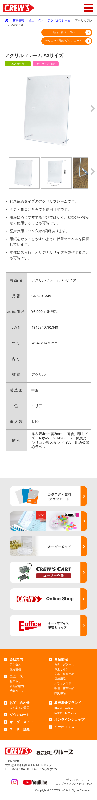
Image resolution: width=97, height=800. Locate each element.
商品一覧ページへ (63, 32)
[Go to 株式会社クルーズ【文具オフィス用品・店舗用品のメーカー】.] (6, 20)
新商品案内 (17, 686)
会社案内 (16, 659)
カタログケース (64, 664)
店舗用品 (60, 678)
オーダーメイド (21, 722)
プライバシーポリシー (79, 779)
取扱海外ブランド (67, 703)
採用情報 (15, 669)
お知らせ (15, 681)
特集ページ (17, 690)
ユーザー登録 (20, 729)
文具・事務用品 (64, 673)
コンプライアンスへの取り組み (74, 783)
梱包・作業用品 (64, 688)
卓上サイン (61, 669)
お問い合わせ (20, 703)
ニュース (16, 676)
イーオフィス (64, 727)
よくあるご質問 (19, 707)
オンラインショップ (69, 719)
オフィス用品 (62, 683)
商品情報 (61, 659)
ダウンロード (20, 715)
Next (91, 112)
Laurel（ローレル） (66, 712)
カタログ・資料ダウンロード (63, 40)
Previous (6, 112)
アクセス (15, 664)
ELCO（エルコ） (65, 707)
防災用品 (60, 693)
